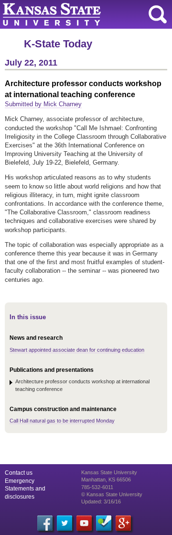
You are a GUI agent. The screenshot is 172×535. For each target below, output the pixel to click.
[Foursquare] (103, 523)
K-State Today (58, 44)
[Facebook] (45, 523)
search (157, 14)
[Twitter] (64, 523)
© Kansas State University (111, 494)
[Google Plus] (123, 523)
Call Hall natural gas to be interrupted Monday (62, 421)
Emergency (19, 481)
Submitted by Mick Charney (43, 104)
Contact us (18, 472)
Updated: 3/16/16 (101, 501)
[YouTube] (84, 523)
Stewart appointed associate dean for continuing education (77, 350)
